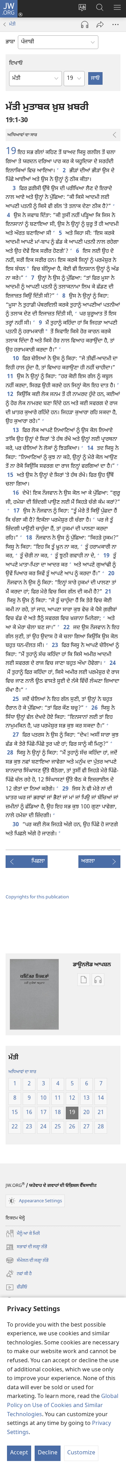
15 (10, 476)
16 (16, 493)
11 (10, 377)
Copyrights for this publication (37, 897)
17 (16, 511)
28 (10, 753)
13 (16, 431)
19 (11, 151)
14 (90, 449)
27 (16, 735)
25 (16, 700)
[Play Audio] (84, 25)
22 (66, 628)
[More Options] (115, 25)
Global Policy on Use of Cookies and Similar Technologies (62, 1405)
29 (65, 789)
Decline (47, 1453)
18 (29, 538)
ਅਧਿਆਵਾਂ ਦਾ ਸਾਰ (22, 1072)
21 (108, 592)
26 (94, 708)
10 (16, 359)
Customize (81, 1453)
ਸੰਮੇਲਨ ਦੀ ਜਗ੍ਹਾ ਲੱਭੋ (27, 1261)
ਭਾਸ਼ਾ (10, 42)
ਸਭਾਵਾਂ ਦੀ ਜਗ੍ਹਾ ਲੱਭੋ (26, 1247)
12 (10, 395)
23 (55, 646)
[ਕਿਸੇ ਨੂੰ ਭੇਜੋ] (100, 25)
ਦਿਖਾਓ (16, 63)
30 (16, 825)
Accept (19, 1453)
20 (111, 574)
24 (113, 664)
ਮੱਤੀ (12, 24)
